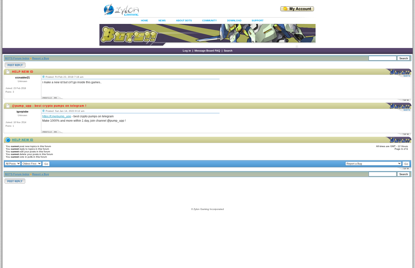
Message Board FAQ (207, 50)
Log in (187, 50)
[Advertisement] (203, 9)
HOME (144, 20)
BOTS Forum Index (17, 58)
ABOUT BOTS (184, 20)
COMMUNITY (209, 20)
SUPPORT (257, 20)
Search (228, 50)
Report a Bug (40, 58)
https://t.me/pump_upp (56, 116)
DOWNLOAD (234, 20)
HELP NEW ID (22, 140)
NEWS (162, 20)
